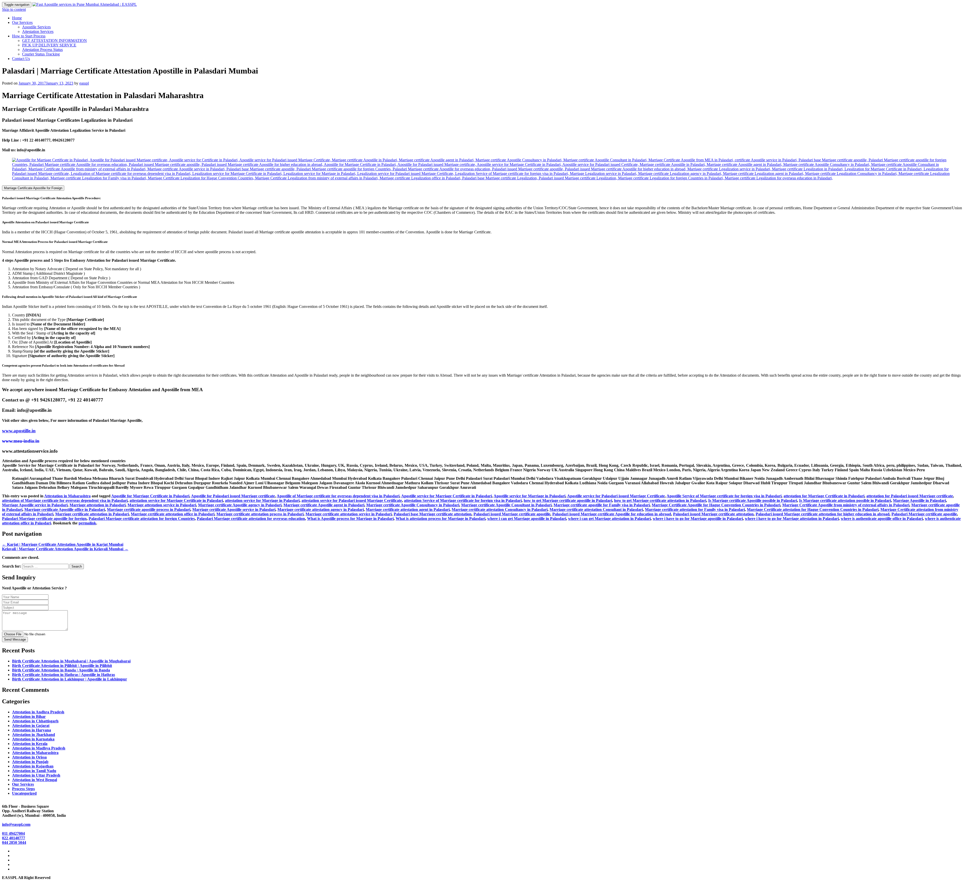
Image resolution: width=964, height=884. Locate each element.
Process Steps (23, 789)
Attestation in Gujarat (30, 725)
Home (17, 18)
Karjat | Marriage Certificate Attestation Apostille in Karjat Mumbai (62, 544)
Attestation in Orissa (29, 757)
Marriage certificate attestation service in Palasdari (349, 514)
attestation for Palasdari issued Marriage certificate (909, 496)
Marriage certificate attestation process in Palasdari (260, 514)
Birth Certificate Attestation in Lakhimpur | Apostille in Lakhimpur (69, 679)
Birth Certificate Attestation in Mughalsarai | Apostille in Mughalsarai (71, 661)
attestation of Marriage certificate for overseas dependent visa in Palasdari (65, 500)
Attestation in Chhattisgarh (35, 721)
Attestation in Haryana (31, 730)
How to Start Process (28, 36)
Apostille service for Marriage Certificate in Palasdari (446, 496)
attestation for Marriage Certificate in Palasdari (824, 496)
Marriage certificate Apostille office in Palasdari (64, 509)
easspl (84, 83)
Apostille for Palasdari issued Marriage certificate (233, 496)
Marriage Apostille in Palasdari (919, 500)
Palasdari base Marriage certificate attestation (432, 514)
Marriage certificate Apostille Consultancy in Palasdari (412, 505)
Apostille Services (36, 27)
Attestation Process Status (42, 49)
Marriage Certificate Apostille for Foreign (33, 188)
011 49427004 (13, 833)
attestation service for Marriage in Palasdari (262, 500)
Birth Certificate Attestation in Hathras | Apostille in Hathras (63, 674)
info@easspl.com (16, 824)
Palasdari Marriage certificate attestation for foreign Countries (142, 518)
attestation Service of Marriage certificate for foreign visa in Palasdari (463, 500)
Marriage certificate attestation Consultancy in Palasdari (500, 509)
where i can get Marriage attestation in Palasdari (609, 518)
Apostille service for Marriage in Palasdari (529, 496)
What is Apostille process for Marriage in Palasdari (350, 518)
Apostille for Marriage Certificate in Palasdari (150, 496)
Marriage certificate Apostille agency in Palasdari (239, 505)
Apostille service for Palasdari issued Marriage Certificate (616, 496)
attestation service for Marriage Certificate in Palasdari (176, 500)
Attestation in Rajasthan (32, 766)
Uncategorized (24, 793)
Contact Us (21, 58)
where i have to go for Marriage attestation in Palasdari (792, 518)
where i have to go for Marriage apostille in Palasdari (698, 518)
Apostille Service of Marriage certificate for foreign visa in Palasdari (724, 496)
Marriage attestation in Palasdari (98, 505)
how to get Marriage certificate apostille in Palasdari (568, 500)
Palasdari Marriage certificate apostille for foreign (44, 518)
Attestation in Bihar (29, 716)
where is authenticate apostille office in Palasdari (882, 518)
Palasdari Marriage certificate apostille (924, 514)
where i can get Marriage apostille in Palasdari (526, 518)
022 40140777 (13, 838)
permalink (87, 523)
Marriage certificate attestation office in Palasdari (172, 514)
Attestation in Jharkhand (33, 734)
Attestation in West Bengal (34, 780)
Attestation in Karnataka (33, 739)
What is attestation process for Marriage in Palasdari (440, 518)
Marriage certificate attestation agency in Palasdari (320, 509)
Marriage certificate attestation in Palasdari (92, 514)
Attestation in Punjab (30, 762)
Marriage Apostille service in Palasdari (35, 505)
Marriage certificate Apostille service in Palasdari (233, 509)
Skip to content (14, 9)
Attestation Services (37, 31)
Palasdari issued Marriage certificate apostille (511, 514)
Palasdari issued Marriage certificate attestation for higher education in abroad (822, 514)
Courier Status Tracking (41, 54)
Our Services (22, 22)
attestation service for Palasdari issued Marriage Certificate (352, 500)
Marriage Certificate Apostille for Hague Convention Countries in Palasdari (716, 505)
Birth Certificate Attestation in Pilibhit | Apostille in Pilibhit (62, 665)
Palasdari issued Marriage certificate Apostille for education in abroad (611, 514)
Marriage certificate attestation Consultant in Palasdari (596, 509)
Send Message (15, 639)
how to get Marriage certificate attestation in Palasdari (660, 500)
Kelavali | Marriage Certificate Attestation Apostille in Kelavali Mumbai (65, 549)
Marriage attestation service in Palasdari (162, 505)
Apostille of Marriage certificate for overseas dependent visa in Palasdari (338, 496)
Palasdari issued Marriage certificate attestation (713, 514)
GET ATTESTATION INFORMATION (54, 40)
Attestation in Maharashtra (67, 496)
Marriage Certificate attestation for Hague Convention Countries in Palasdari (812, 509)
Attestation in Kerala (29, 743)
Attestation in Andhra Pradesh (38, 712)
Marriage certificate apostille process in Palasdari (148, 509)
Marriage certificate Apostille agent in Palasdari (323, 505)
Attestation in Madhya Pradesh (38, 748)
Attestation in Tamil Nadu (34, 771)
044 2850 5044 (14, 842)
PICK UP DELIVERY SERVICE (49, 45)
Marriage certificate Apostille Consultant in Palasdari (506, 505)
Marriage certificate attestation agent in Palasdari (408, 509)
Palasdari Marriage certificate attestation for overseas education (251, 518)
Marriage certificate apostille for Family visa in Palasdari (602, 505)
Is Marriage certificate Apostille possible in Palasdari (752, 500)
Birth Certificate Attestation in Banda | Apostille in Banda (61, 670)
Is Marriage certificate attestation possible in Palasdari (845, 500)
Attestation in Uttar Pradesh (36, 775)
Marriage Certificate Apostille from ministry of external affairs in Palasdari (845, 505)
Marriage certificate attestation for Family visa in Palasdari (695, 509)
